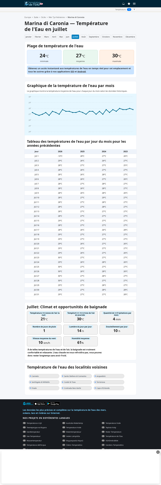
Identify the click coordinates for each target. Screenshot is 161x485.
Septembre (94, 36)
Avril (54, 36)
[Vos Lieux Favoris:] (129, 3)
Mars (46, 36)
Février (38, 36)
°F (134, 9)
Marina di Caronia (76, 17)
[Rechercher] (123, 3)
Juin (67, 36)
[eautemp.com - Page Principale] (34, 4)
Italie (36, 17)
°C (129, 9)
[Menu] (134, 3)
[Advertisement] (57, 467)
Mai (61, 36)
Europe (28, 17)
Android (81, 71)
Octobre (106, 36)
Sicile (43, 17)
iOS (72, 71)
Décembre (130, 36)
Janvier (29, 36)
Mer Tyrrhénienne (57, 17)
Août (83, 36)
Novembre (117, 36)
